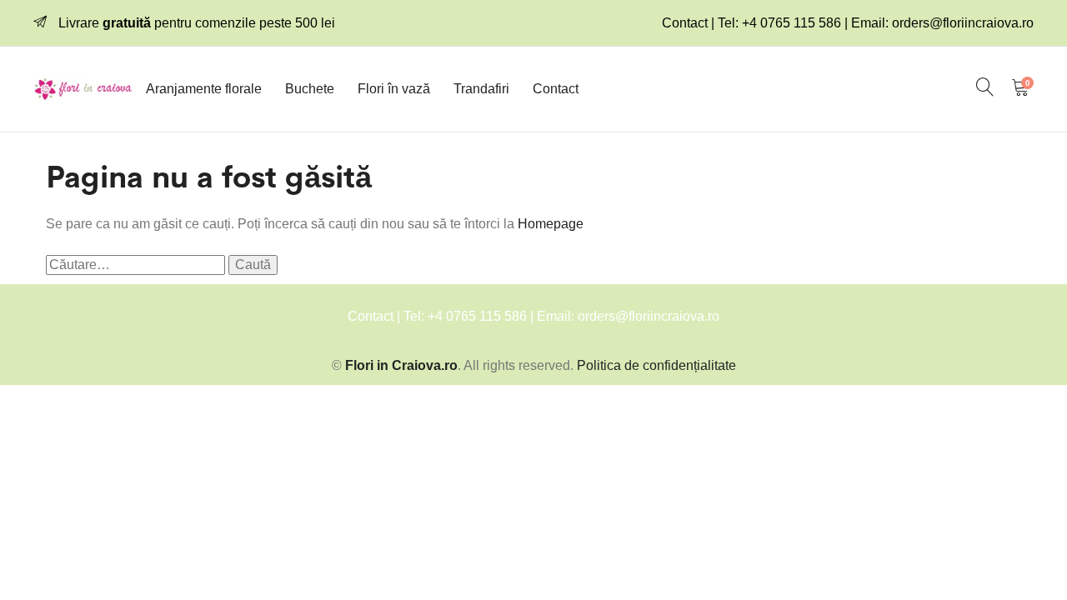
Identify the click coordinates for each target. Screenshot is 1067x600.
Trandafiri (481, 89)
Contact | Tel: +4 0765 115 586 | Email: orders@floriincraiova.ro (848, 23)
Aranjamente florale (204, 89)
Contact (556, 89)
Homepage (551, 224)
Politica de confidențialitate (656, 365)
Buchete (309, 89)
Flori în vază (394, 89)
